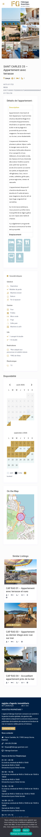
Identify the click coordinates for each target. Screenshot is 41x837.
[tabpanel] (20, 171)
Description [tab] (14, 107)
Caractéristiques (15, 276)
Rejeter (26, 830)
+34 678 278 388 (11, 743)
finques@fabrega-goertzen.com (16, 747)
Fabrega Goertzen (11, 751)
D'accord (17, 830)
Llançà (7, 78)
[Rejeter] (38, 827)
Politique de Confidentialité (21, 834)
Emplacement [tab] (15, 235)
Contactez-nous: (9, 728)
